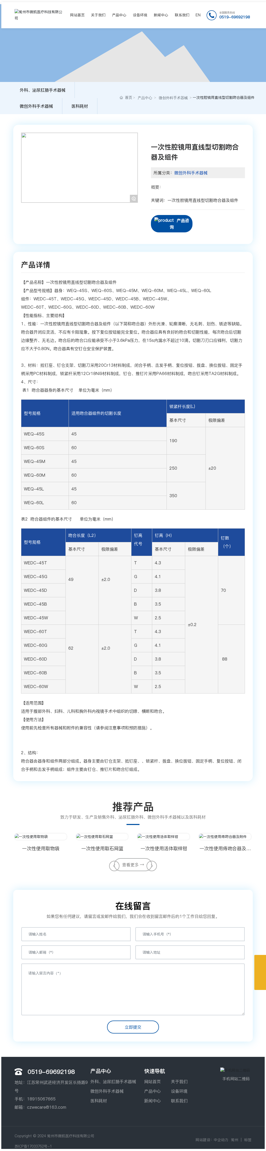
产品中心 (145, 98)
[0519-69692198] (260, 961)
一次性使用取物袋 (40, 848)
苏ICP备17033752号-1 (33, 1146)
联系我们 (179, 1101)
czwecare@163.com (46, 1107)
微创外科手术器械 (36, 106)
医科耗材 (79, 106)
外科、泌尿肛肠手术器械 (42, 90)
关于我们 (179, 1081)
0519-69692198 (234, 17)
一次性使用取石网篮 (102, 848)
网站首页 (152, 1081)
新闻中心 (152, 1101)
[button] (114, 866)
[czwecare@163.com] (260, 972)
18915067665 (41, 1099)
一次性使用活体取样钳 (164, 848)
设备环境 (179, 1091)
